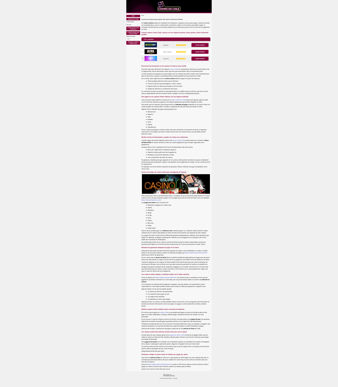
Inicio (133, 16)
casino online (174, 69)
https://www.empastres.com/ (151, 200)
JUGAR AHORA (200, 45)
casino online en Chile (178, 100)
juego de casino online (177, 335)
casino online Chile (179, 140)
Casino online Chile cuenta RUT (133, 28)
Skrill (128, 39)
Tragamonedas (130, 21)
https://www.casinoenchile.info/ (165, 277)
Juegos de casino (133, 19)
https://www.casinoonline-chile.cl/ (196, 253)
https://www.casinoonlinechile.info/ (159, 364)
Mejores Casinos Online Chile (133, 42)
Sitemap (175, 378)
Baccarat (129, 24)
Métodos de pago (131, 36)
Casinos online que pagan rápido (133, 33)
